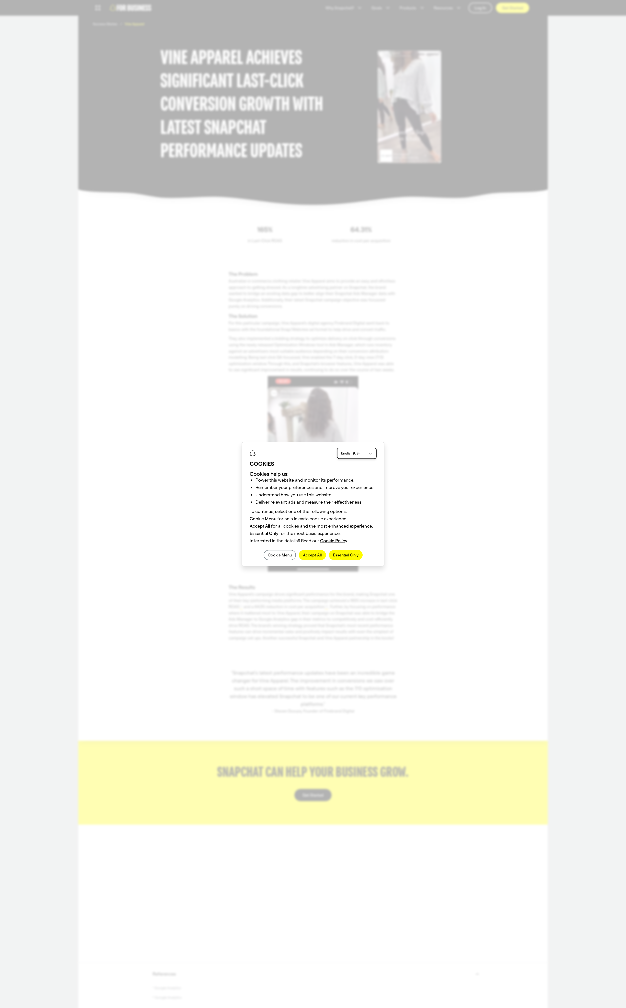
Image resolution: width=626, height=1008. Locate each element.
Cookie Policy (333, 540)
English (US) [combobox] (350, 453)
